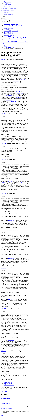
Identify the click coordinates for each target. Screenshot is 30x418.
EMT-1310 (3, 113)
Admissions (6, 29)
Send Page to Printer (6, 398)
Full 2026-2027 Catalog (6, 408)
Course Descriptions (9, 36)
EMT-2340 (3, 193)
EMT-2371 (3, 308)
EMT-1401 (3, 143)
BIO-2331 (10, 181)
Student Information (8, 33)
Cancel (2, 415)
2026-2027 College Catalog (7, 10)
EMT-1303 (3, 59)
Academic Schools (8, 28)
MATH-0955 (20, 93)
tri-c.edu (6, 12)
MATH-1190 (18, 97)
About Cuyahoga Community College (13, 25)
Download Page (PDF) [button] (6, 403)
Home (5, 46)
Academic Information (9, 26)
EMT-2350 (11, 220)
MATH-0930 (9, 96)
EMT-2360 (3, 268)
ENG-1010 (17, 91)
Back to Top (4, 391)
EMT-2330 (3, 159)
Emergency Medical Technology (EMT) (16, 38)
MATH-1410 (12, 101)
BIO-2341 (3, 182)
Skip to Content (7, 2)
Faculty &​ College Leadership (11, 31)
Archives (6, 39)
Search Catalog (4, 16)
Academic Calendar (8, 14)
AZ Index (6, 3)
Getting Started (4, 42)
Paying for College (8, 32)
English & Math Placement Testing (16, 42)
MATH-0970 (9, 100)
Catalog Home (7, 4)
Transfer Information (9, 35)
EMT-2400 (3, 351)
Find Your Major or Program (11, 24)
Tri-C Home (7, 6)
